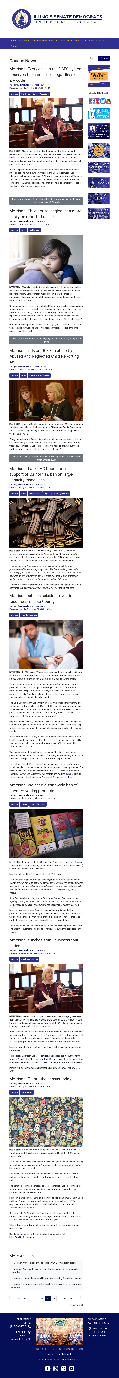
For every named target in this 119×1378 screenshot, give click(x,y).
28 (65, 1298)
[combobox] (93, 58)
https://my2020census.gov (22, 1237)
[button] (24, 40)
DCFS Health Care (29, 94)
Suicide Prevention (29, 615)
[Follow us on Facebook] (92, 101)
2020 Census (26, 1092)
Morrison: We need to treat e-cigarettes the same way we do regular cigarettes (45, 1271)
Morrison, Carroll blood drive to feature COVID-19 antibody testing (44, 1263)
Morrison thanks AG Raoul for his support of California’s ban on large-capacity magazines (41, 474)
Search (104, 58)
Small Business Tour (29, 959)
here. (70, 777)
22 (30, 1298)
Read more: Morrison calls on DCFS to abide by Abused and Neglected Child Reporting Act (46, 458)
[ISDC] (58, 18)
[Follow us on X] (65, 1367)
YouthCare (44, 94)
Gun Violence (34, 493)
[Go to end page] (79, 1297)
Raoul (23, 493)
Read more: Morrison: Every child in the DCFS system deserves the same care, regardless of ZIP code (47, 201)
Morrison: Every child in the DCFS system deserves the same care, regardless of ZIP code (46, 75)
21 (25, 1298)
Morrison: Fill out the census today (40, 1079)
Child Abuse (34, 230)
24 (42, 1298)
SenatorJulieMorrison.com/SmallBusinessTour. (40, 1059)
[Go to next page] (75, 1297)
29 (71, 1298)
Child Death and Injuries (39, 375)
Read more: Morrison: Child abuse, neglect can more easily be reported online (47, 340)
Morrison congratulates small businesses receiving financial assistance (47, 1278)
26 (53, 1298)
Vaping (24, 804)
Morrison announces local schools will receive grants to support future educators (46, 1286)
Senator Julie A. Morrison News (31, 85)
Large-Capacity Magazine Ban (56, 493)
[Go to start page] (11, 1297)
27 (59, 1298)
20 (19, 1298)
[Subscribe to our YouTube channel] (108, 101)
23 (36, 1298)
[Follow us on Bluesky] (103, 101)
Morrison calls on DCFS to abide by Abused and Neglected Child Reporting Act (44, 356)
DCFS (23, 230)
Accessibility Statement (59, 1354)
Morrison (14, 94)
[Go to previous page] (15, 1297)
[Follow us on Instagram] (97, 101)
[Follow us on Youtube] (71, 1367)
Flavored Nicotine (38, 804)
